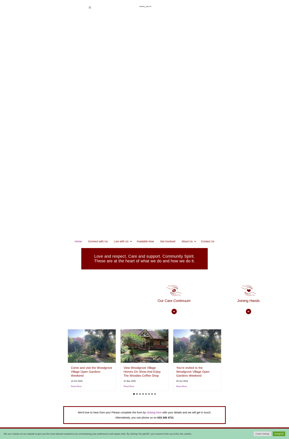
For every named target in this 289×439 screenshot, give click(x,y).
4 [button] (143, 394)
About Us (187, 241)
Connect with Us (98, 241)
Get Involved (167, 241)
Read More (76, 386)
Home (78, 241)
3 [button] (140, 394)
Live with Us (121, 241)
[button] (131, 241)
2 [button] (137, 394)
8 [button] (155, 394)
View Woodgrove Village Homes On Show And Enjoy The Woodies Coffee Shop (142, 371)
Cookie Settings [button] (262, 434)
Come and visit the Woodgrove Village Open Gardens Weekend (91, 371)
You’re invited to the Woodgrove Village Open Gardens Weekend (193, 371)
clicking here (154, 412)
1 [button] (134, 394)
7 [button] (152, 394)
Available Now (145, 241)
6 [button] (149, 394)
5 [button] (146, 394)
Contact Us (207, 241)
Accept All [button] (279, 434)
